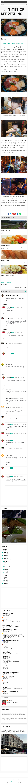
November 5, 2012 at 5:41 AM (17, 398)
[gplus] (11, 782)
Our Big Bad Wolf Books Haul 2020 (10, 653)
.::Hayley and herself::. (8, 676)
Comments (20, 43)
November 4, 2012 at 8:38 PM (15, 343)
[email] (16, 782)
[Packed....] (14, 27)
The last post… (6, 641)
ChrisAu (9, 307)
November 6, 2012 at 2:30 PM (17, 448)
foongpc (8, 448)
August (6, 569)
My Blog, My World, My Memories (11, 648)
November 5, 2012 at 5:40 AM (17, 389)
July (5, 571)
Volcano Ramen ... (8, 512)
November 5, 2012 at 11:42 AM (17, 407)
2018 (4, 549)
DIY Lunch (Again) (7, 614)
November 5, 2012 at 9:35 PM (20, 424)
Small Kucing (9, 417)
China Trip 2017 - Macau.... (7, 729)
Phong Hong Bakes (8, 613)
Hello (4, 692)
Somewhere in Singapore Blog (10, 672)
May (5, 574)
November (7, 561)
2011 (4, 581)
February (6, 578)
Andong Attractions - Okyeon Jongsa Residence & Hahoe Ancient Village (11, 665)
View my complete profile (12, 702)
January (6, 580)
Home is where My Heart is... (10, 633)
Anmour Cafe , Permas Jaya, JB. (12, 527)
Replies (5, 304)
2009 (4, 585)
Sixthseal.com (6, 660)
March (6, 577)
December (7, 559)
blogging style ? (5, 260)
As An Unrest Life (7, 625)
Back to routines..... (6, 245)
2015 (4, 553)
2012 (4, 558)
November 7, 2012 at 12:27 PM (19, 455)
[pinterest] (20, 782)
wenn (7, 343)
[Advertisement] (14, 598)
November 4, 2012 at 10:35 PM (19, 364)
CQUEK (5, 687)
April (5, 575)
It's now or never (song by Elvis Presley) (11, 649)
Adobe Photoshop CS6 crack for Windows (12, 688)
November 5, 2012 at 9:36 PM (20, 440)
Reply (7, 300)
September (7, 568)
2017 (4, 550)
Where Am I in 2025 (7, 630)
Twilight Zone (6, 664)
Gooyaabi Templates (14, 781)
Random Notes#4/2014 (9, 520)
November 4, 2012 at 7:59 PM (16, 318)
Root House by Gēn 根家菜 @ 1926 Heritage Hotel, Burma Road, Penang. (12, 622)
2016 (4, 552)
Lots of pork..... (7, 562)
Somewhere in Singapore (12, 295)
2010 (4, 583)
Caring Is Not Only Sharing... (10, 629)
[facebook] (9, 782)
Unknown (8, 407)
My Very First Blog (7, 668)
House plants (6, 618)
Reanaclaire (9, 364)
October (6, 566)
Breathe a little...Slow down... (10, 691)
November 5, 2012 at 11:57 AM (19, 417)
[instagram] (13, 782)
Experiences (6, 683)
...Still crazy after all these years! (11, 640)
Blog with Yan (6, 656)
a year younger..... (8, 535)
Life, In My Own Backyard (9, 644)
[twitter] (7, 782)
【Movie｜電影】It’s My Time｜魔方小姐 (11, 626)
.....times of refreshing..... (14, 11)
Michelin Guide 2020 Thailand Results (11, 661)
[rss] (15, 782)
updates (13, 43)
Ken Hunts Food (7, 620)
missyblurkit (9, 455)
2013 (4, 557)
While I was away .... (6, 230)
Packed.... (6, 564)
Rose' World (6, 617)
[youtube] (18, 782)
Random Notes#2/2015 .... (8, 275)
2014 (4, 555)
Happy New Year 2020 (8, 657)
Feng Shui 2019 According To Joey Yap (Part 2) (13, 669)
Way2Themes (15, 779)
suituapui (8, 389)
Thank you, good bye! (8, 677)
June (5, 572)
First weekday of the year (8, 673)
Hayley (7, 318)
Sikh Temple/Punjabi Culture (9, 684)
